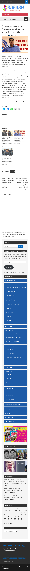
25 (5, 520)
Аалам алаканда (11, 333)
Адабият (8, 349)
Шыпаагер (9, 399)
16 (21, 516)
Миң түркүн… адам (11, 341)
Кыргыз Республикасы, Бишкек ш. (12, 549)
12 (8, 516)
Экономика (8, 421)
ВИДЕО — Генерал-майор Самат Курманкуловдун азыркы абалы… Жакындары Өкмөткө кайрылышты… (7, 141)
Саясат (7, 409)
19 (8, 518)
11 (5, 516)
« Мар (5, 523)
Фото (7, 382)
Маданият (8, 347)
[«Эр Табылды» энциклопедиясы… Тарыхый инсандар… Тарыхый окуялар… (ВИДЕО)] (21, 467)
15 (18, 516)
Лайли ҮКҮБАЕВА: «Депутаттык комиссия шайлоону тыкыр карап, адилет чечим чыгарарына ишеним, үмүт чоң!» (8, 183)
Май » (10, 523)
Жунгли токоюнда (11, 304)
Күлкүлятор (8, 326)
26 (8, 520)
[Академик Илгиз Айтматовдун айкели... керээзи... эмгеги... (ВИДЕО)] (21, 454)
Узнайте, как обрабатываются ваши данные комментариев (13, 235)
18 (5, 518)
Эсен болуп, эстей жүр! (12, 358)
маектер (8, 312)
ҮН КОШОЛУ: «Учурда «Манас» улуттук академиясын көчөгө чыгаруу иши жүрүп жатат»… (15, 482)
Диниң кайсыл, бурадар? (13, 300)
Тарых (7, 316)
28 (15, 520)
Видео (7, 378)
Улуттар (8, 320)
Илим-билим (9, 281)
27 (11, 520)
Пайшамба (8, 388)
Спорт (7, 413)
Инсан (7, 308)
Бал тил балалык (11, 291)
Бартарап (8, 296)
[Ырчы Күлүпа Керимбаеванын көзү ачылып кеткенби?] (10, 467)
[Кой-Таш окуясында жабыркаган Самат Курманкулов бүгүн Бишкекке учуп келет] (19, 133)
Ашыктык (9, 391)
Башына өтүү (22, 567)
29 (18, 520)
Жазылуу (9, 267)
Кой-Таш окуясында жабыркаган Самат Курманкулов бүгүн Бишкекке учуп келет (19, 139)
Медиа (7, 372)
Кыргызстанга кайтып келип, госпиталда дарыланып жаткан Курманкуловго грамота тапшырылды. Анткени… (7, 159)
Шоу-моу (7, 417)
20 (11, 518)
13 (11, 516)
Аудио (7, 374)
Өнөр (7, 362)
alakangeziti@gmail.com (9, 551)
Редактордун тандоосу (12, 405)
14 (15, 516)
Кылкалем (9, 354)
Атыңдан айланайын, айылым (15, 287)
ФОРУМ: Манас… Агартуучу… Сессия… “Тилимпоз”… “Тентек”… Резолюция (13, 490)
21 (15, 518)
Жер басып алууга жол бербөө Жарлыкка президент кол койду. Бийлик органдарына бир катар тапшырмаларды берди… (22, 184)
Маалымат (12, 171)
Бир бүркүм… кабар (11, 337)
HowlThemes (5, 568)
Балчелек (8, 395)
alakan (5, 489)
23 (21, 518)
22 (18, 518)
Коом (6, 285)
